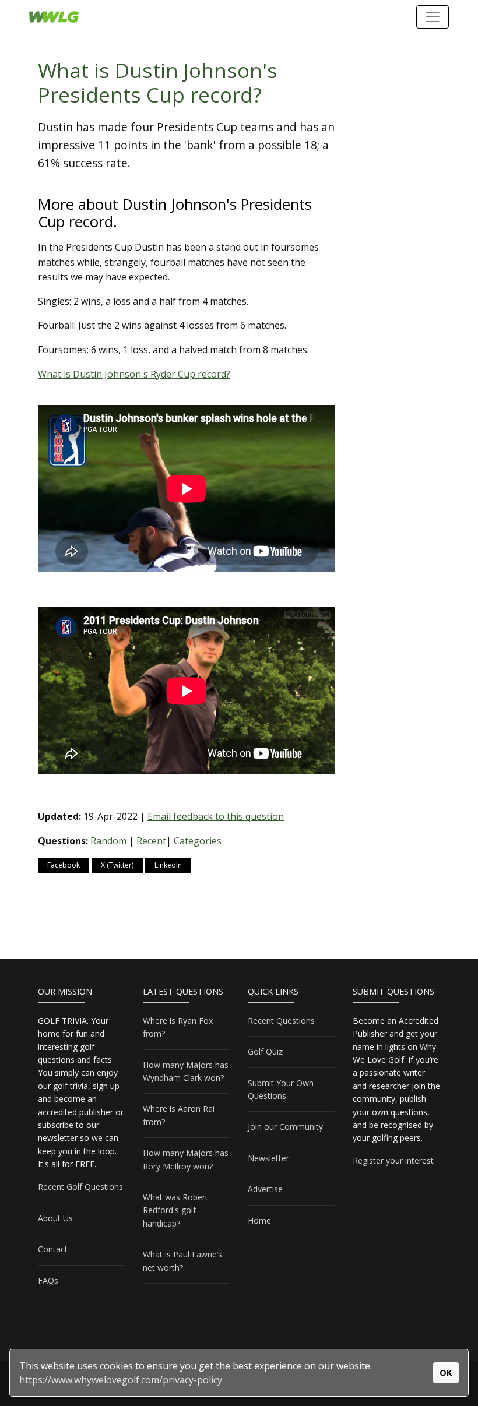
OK (446, 1372)
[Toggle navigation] (432, 17)
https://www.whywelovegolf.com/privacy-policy (120, 1379)
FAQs (48, 1280)
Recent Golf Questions (80, 1186)
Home (259, 1220)
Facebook (63, 865)
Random (108, 840)
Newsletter (268, 1158)
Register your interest (393, 1160)
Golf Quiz (265, 1051)
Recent (151, 840)
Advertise (265, 1188)
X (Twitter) (117, 865)
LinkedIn (168, 865)
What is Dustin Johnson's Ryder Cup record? (134, 374)
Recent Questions (281, 1020)
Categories (198, 840)
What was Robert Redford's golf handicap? (175, 1210)
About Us (55, 1218)
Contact (53, 1249)
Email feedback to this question (215, 816)
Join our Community (285, 1126)
